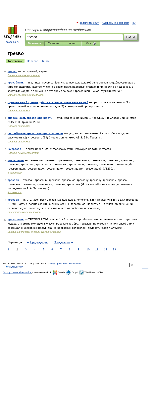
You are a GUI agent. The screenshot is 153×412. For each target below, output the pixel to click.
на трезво (14, 148)
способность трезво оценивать (30, 117)
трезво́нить (16, 82)
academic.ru (12, 42)
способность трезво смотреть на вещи (35, 133)
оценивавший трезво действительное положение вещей (48, 102)
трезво (12, 71)
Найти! (130, 37)
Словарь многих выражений (24, 75)
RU (133, 23)
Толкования (34, 43)
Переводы (54, 43)
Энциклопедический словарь (24, 212)
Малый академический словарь (25, 95)
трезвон (13, 179)
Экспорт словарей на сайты (17, 272)
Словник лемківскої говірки (23, 153)
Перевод (32, 61)
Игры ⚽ (91, 43)
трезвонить (16, 160)
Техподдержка (55, 263)
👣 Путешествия (14, 267)
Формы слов (15, 172)
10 (88, 249)
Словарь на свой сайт (115, 23)
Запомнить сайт (89, 23)
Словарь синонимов (19, 110)
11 (96, 249)
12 (105, 249)
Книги (72, 43)
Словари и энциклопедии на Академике (58, 30)
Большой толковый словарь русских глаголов (34, 232)
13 (114, 249)
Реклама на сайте (72, 263)
